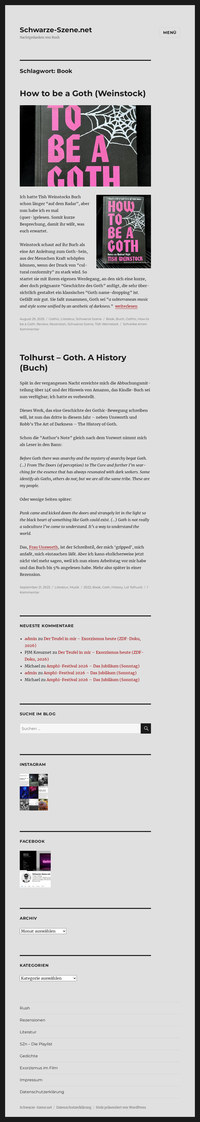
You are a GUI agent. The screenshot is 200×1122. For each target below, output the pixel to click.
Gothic (54, 319)
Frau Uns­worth (43, 547)
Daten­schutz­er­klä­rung (42, 1092)
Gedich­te (29, 1056)
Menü (170, 32)
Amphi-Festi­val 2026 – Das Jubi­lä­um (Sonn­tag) (93, 666)
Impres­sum (31, 1080)
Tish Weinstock (107, 324)
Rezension (58, 324)
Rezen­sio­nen (32, 1020)
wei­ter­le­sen (126, 306)
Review (42, 324)
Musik (74, 587)
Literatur (67, 319)
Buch (120, 319)
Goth (106, 587)
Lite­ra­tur (28, 1032)
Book (110, 319)
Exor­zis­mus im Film (39, 1068)
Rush (25, 1008)
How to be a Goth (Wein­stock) (83, 93)
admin (31, 638)
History (117, 587)
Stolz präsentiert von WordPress (121, 1107)
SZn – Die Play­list (36, 1044)
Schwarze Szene (89, 319)
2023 (87, 587)
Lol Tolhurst (133, 587)
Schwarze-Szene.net (56, 30)
